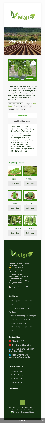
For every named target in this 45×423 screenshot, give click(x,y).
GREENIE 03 (30, 204)
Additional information (22, 121)
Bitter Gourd (23, 106)
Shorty (23, 109)
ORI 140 (15, 179)
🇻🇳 (16, 341)
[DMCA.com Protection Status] (22, 412)
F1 (30, 106)
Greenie (11, 109)
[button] (33, 62)
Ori (17, 109)
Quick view (15, 183)
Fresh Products (16, 379)
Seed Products (16, 371)
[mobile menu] (3, 5)
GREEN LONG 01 (15, 229)
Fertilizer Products (17, 375)
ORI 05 (14, 204)
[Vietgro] (22, 15)
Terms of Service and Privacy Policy (22, 410)
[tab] (22, 115)
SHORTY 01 (30, 229)
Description (22, 116)
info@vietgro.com (20, 270)
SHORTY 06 (30, 179)
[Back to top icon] (22, 402)
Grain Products (16, 382)
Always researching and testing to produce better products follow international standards (22, 319)
